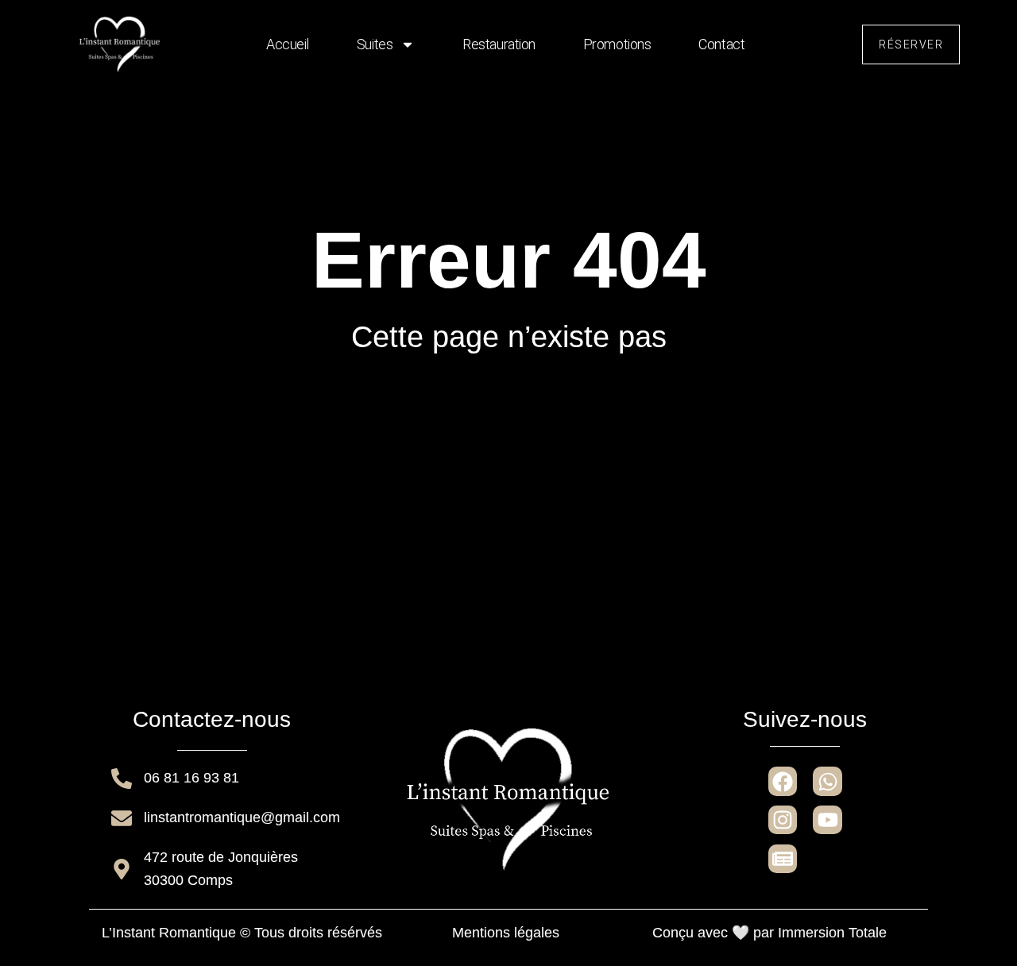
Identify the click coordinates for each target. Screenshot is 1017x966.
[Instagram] (782, 820)
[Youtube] (827, 820)
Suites (374, 44)
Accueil (287, 44)
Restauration (499, 44)
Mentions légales (505, 933)
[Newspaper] (782, 858)
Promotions (617, 44)
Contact (721, 44)
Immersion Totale (832, 933)
